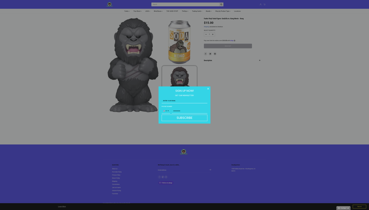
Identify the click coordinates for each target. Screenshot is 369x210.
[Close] (208, 88)
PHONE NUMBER (167, 106)
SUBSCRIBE (184, 118)
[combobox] (166, 110)
